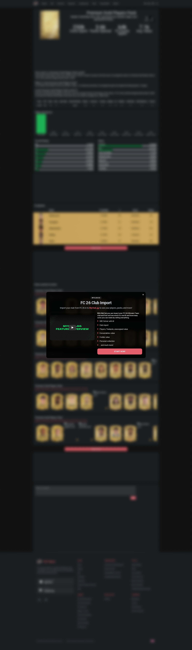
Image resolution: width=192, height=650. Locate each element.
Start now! (119, 351)
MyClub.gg (94, 308)
